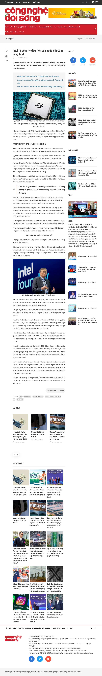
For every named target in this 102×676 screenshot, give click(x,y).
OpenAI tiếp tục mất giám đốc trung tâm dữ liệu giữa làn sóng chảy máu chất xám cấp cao (37, 587)
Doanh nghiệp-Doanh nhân (71, 27)
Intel (21, 396)
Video (21, 32)
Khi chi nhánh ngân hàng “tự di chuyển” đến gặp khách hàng (21, 586)
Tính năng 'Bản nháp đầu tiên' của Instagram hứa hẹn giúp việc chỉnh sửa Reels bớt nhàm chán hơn (21, 617)
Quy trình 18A (27, 396)
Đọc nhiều (72, 73)
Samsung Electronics (38, 396)
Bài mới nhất (18, 464)
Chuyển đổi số (33, 27)
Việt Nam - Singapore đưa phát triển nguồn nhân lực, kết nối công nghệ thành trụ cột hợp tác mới (37, 617)
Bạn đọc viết (73, 150)
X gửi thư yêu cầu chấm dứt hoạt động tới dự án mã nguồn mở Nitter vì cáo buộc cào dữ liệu (55, 587)
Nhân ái (64, 628)
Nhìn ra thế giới (43, 27)
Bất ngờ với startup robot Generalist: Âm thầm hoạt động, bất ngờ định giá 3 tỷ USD (20, 435)
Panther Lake (20, 399)
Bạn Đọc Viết (12, 628)
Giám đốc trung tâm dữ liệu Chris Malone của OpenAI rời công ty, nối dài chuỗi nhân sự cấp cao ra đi (54, 523)
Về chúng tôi (9, 2)
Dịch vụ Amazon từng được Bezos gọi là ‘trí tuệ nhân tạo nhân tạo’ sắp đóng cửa (57, 435)
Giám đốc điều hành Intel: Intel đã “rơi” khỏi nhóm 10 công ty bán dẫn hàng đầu (41, 87)
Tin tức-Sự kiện (9, 27)
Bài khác (16, 408)
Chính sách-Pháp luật (56, 27)
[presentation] (14, 455)
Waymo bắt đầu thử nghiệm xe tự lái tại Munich (37, 434)
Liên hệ (18, 2)
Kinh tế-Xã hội (56, 628)
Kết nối (71, 51)
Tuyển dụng (36, 2)
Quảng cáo (26, 2)
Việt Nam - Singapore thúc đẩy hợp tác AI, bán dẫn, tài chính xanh (55, 614)
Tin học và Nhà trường (11, 32)
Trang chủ (79, 39)
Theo (55, 390)
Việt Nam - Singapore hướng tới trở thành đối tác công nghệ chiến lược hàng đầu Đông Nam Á (54, 492)
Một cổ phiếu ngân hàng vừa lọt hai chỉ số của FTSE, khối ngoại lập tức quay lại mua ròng (55, 552)
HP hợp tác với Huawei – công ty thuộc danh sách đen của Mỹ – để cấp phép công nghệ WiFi (38, 553)
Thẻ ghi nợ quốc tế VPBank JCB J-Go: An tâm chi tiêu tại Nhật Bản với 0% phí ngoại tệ (37, 491)
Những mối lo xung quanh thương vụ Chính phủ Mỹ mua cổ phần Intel (38, 76)
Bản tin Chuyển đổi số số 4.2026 (80, 224)
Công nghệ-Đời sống (21, 27)
